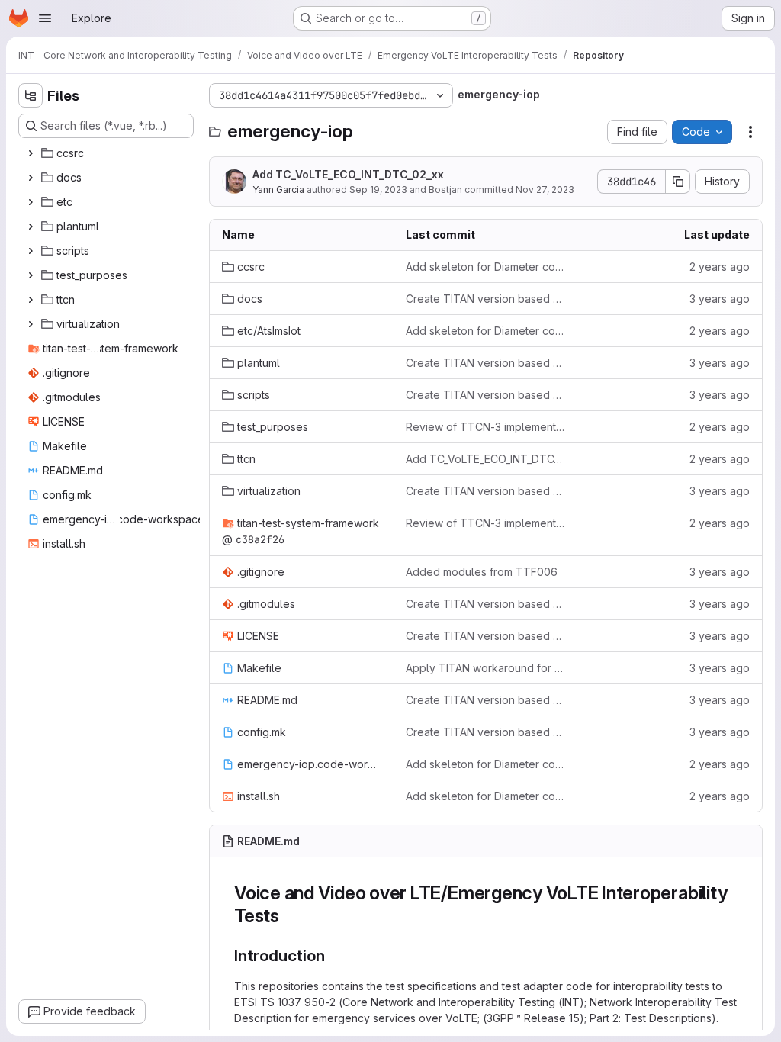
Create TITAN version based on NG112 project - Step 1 (485, 298)
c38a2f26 (260, 539)
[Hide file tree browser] (30, 95)
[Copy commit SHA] (678, 181)
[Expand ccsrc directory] (30, 153)
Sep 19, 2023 (378, 189)
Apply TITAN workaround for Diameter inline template (485, 667)
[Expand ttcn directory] (30, 300)
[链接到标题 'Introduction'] (333, 955)
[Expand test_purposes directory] (30, 275)
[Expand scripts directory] (30, 251)
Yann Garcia (278, 189)
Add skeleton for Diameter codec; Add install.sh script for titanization (485, 266)
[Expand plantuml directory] (30, 226)
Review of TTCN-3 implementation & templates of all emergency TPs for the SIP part (485, 426)
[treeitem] (107, 153)
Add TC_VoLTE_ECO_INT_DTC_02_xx (348, 174)
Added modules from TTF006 (482, 571)
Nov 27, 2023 (545, 189)
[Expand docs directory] (30, 178)
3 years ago (719, 298)
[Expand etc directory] (30, 202)
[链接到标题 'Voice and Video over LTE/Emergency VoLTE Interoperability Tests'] (289, 916)
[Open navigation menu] (45, 18)
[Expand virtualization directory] (30, 324)
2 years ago (719, 266)
